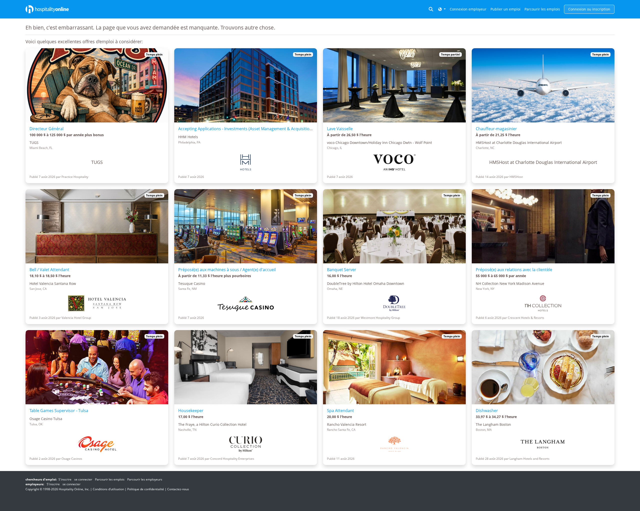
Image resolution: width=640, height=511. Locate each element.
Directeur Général (47, 128)
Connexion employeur (468, 9)
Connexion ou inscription (589, 9)
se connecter (83, 479)
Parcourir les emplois (542, 9)
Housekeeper (191, 410)
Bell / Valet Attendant (49, 269)
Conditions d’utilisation (108, 489)
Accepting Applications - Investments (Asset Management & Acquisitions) (246, 128)
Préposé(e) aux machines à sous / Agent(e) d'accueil (227, 269)
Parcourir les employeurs (144, 479)
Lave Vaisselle (340, 128)
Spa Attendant (340, 410)
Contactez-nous (178, 489)
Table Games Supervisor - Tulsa (59, 410)
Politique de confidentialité (145, 489)
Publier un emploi (505, 9)
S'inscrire (65, 479)
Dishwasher (487, 410)
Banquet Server (341, 269)
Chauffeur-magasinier (496, 128)
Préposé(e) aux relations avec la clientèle (514, 269)
